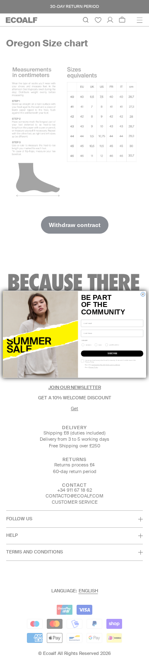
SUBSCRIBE (112, 353)
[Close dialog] (143, 294)
